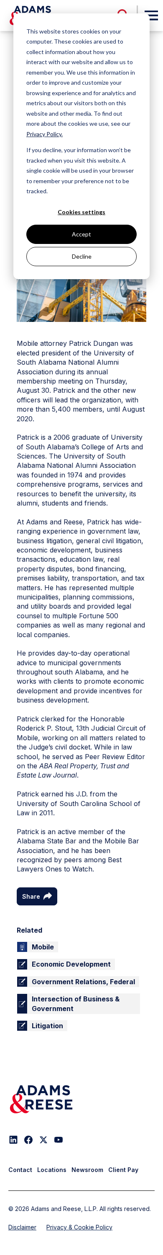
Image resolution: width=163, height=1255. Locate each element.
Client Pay (123, 1169)
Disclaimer (22, 1227)
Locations (51, 1169)
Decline (82, 256)
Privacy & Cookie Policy (79, 1227)
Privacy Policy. (44, 133)
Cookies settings (81, 211)
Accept (81, 234)
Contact (20, 1169)
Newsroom (87, 1169)
